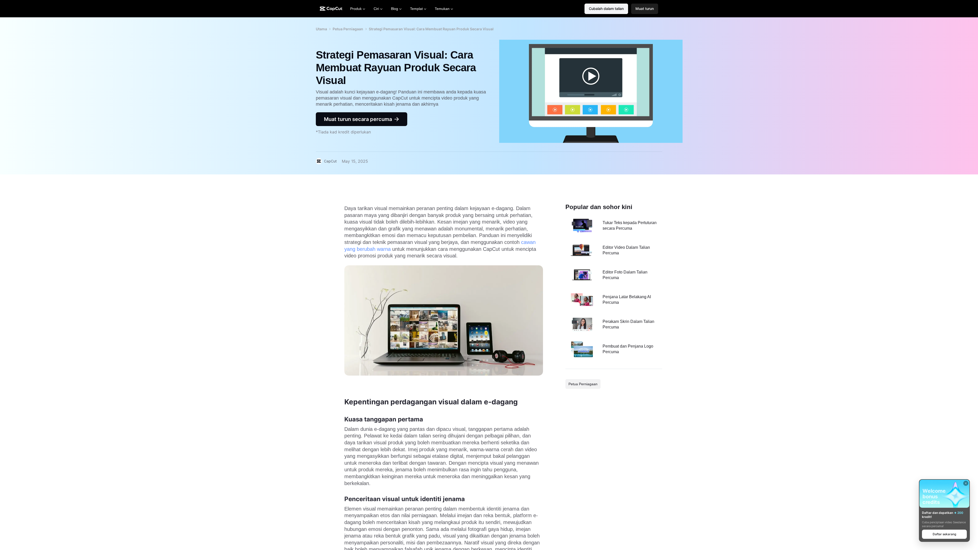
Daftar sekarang (944, 534)
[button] (644, 9)
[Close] (965, 483)
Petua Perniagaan (348, 29)
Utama (321, 29)
